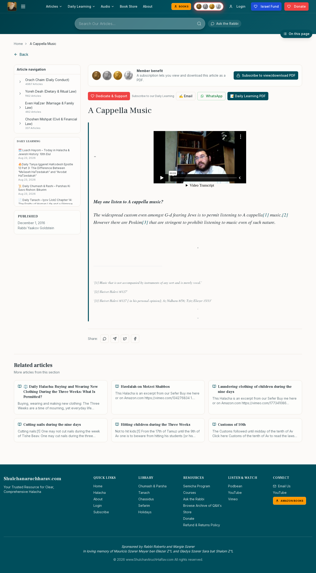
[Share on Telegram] (115, 339)
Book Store (128, 6)
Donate (188, 518)
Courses (189, 493)
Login (97, 505)
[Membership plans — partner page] (208, 6)
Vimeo (233, 499)
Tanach (144, 493)
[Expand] (20, 81)
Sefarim (144, 505)
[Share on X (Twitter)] (125, 339)
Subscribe (101, 512)
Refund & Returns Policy (201, 525)
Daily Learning (79, 6)
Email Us (284, 486)
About (147, 6)
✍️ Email (185, 96)
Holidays (145, 512)
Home (18, 44)
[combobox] (140, 23)
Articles (52, 6)
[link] (43, 43)
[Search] (199, 23)
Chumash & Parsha (152, 486)
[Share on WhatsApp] (104, 339)
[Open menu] (23, 6)
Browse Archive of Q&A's (202, 505)
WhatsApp (214, 96)
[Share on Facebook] (135, 339)
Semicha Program (196, 486)
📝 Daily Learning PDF (248, 96)
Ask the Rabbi (193, 499)
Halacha (99, 493)
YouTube (235, 493)
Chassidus (146, 499)
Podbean (235, 486)
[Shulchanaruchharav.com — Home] (12, 6)
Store (187, 512)
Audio (105, 6)
